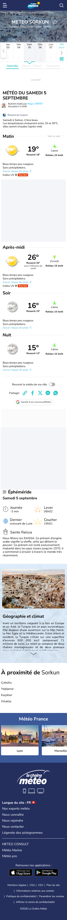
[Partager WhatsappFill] (55, 393)
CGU (32, 885)
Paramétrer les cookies (51, 896)
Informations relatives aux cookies (35, 890)
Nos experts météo (16, 808)
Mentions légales (17, 885)
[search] (61, 5)
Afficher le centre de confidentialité (35, 902)
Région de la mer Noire (26, 12)
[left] (3, 51)
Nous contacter (13, 826)
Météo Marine (12, 850)
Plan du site (53, 885)
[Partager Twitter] (40, 393)
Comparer (53, 66)
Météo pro (9, 856)
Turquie (12, 12)
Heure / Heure (32, 66)
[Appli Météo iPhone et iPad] (20, 873)
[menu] (5, 5)
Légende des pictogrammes (22, 833)
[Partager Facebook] (32, 393)
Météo (3, 12)
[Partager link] (25, 393)
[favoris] (54, 21)
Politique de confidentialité (21, 896)
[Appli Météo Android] (46, 873)
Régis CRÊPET (35, 103)
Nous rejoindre (12, 820)
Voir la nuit (54, 136)
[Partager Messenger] (48, 393)
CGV (40, 885)
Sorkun (51, 12)
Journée (12, 66)
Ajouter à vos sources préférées (36, 402)
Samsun (42, 12)
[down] (33, 654)
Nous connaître (13, 814)
